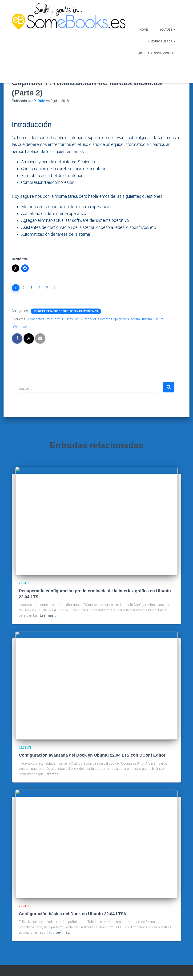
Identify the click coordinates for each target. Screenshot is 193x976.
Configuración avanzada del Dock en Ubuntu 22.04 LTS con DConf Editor (92, 755)
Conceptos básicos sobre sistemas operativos (66, 311)
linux (78, 319)
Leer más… (48, 615)
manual (90, 319)
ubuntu (160, 319)
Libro (69, 319)
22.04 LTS (25, 583)
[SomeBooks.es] (55, 41)
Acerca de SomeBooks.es (156, 53)
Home (144, 29)
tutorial (147, 319)
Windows (20, 327)
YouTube (166, 29)
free (49, 319)
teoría (135, 319)
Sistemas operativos (113, 319)
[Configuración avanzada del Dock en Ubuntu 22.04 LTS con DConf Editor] (96, 685)
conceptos (36, 319)
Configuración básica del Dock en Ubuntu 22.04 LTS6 (72, 913)
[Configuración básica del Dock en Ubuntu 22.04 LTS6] (96, 843)
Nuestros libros (160, 41)
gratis (59, 319)
